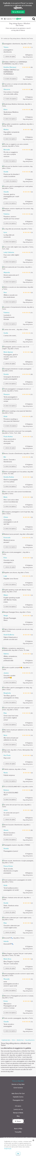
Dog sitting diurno (30, 1040)
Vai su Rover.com (18, 12)
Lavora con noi (18, 1109)
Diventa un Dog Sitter (18, 1084)
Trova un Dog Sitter (18, 1081)
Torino (13, 1040)
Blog (18, 1116)
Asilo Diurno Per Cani (18, 1093)
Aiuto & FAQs (18, 1128)
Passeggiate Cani (18, 1100)
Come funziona (18, 1088)
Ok (18, 1153)
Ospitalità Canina (18, 1097)
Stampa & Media (18, 1113)
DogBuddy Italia (6, 1040)
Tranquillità (18, 1132)
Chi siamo (18, 1106)
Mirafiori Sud (20, 1040)
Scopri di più (7, 1148)
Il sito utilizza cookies (27, 1137)
